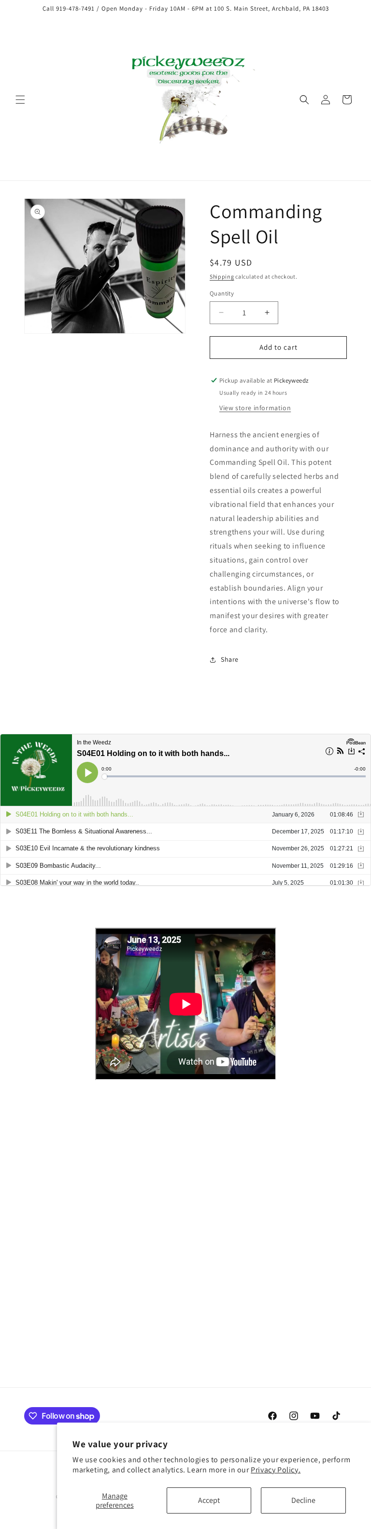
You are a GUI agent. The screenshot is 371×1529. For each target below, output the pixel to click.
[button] (20, 99)
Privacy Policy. (275, 1470)
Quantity (222, 293)
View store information (255, 407)
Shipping (222, 276)
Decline (303, 1500)
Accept (209, 1500)
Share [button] (230, 659)
